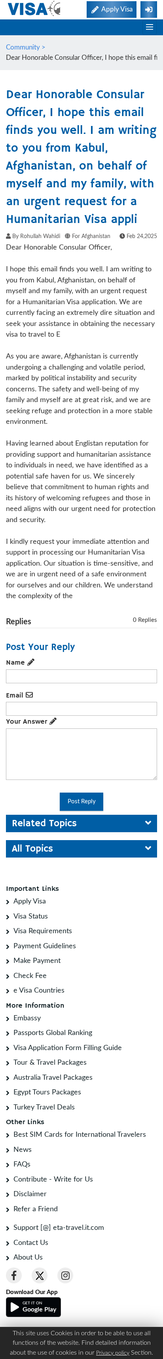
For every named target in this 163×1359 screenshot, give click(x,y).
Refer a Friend (35, 1209)
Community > (26, 47)
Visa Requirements (42, 931)
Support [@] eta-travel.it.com (58, 1227)
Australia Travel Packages (53, 1077)
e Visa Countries (38, 990)
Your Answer (27, 721)
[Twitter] (39, 1275)
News (22, 1149)
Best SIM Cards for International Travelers (79, 1134)
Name (16, 662)
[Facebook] (14, 1275)
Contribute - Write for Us (53, 1179)
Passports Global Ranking (52, 1033)
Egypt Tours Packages (47, 1092)
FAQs (21, 1164)
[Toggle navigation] (149, 27)
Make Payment (37, 960)
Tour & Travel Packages (50, 1062)
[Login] (148, 9)
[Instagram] (65, 1275)
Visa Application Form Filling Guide (67, 1048)
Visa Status (30, 916)
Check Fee (30, 976)
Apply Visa (29, 901)
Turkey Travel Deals (44, 1107)
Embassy (27, 1018)
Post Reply (82, 801)
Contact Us (30, 1243)
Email (16, 695)
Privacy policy (112, 1353)
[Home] (34, 8)
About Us (28, 1257)
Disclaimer (30, 1194)
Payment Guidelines (44, 946)
